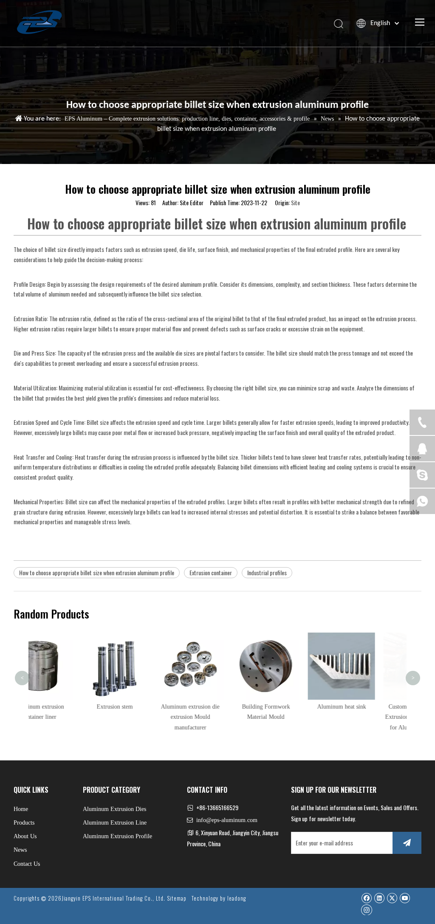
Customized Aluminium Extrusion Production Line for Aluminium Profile (369, 717)
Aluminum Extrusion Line (115, 822)
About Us (25, 836)
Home (21, 809)
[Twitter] (392, 898)
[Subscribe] (407, 843)
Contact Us (27, 864)
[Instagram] (366, 909)
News (20, 850)
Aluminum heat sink (293, 707)
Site (295, 202)
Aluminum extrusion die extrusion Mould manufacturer (142, 717)
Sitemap (176, 898)
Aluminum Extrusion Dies (114, 809)
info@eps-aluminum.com (226, 820)
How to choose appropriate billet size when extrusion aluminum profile (96, 572)
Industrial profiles (267, 572)
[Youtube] (404, 898)
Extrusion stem (66, 707)
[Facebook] (366, 898)
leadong (236, 898)
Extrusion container (210, 572)
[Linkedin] (379, 898)
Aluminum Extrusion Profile (117, 836)
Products (24, 822)
